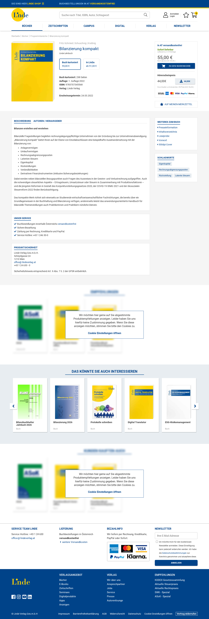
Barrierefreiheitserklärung (86, 613)
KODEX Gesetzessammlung (170, 580)
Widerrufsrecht (117, 613)
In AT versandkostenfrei (169, 45)
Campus (89, 25)
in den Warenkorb (179, 66)
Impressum (64, 613)
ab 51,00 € (91, 64)
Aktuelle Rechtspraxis (166, 588)
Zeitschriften (58, 25)
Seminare (64, 592)
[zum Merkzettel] (186, 16)
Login (172, 16)
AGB (104, 613)
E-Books (63, 584)
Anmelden (174, 14)
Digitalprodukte (67, 596)
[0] (194, 16)
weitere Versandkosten (74, 542)
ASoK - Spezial (163, 596)
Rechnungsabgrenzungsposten (173, 169)
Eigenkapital (164, 164)
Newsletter (182, 25)
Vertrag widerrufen (186, 613)
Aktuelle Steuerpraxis (166, 584)
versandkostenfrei (102, 3)
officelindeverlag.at (25, 262)
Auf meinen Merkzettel (178, 104)
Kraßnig (92, 43)
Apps (62, 600)
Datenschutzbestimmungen (174, 553)
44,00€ (187, 81)
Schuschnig (80, 43)
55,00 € (70, 64)
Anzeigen (64, 604)
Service (111, 592)
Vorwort (162, 140)
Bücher (27, 25)
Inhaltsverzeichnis (167, 131)
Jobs (109, 588)
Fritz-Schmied (66, 43)
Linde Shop (34, 3)
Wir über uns (114, 580)
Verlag (151, 25)
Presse (110, 596)
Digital (120, 25)
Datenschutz (134, 613)
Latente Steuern (182, 175)
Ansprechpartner (116, 584)
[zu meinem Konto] (166, 16)
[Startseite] (19, 14)
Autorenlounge (115, 600)
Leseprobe (163, 136)
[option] (30, 406)
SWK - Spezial (162, 592)
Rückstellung (165, 175)
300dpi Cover (165, 144)
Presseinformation (167, 127)
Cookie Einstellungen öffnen (104, 333)
